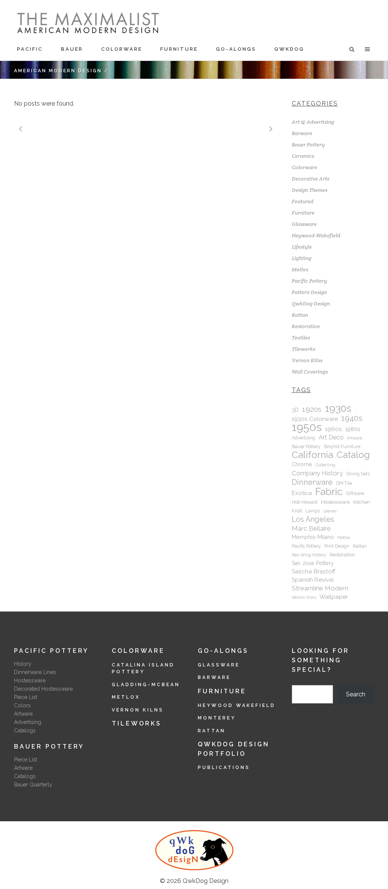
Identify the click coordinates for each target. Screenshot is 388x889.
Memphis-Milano (313, 537)
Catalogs (25, 730)
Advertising (303, 438)
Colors (22, 705)
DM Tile (344, 483)
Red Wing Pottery (309, 555)
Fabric (329, 491)
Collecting (325, 464)
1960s (333, 429)
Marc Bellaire (311, 528)
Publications (224, 767)
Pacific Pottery (309, 280)
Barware (302, 133)
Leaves (329, 511)
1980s (352, 429)
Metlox (300, 269)
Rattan (300, 314)
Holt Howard (305, 502)
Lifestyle (302, 246)
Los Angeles (313, 519)
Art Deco (331, 437)
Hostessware (335, 502)
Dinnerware (312, 482)
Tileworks (303, 349)
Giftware (355, 493)
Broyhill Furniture (342, 446)
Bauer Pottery (308, 144)
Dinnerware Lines (35, 672)
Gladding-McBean (146, 684)
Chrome (302, 464)
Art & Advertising (313, 121)
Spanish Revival (313, 579)
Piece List (25, 697)
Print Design (336, 546)
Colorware (304, 167)
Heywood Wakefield (236, 705)
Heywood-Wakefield (316, 235)
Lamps (312, 511)
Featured (302, 201)
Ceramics (303, 156)
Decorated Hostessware (43, 689)
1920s (311, 409)
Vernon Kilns (307, 360)
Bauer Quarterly (33, 785)
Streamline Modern (320, 588)
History (22, 664)
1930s (338, 408)
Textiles (301, 337)
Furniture (303, 212)
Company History (317, 473)
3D (295, 410)
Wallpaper (333, 596)
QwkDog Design (311, 303)
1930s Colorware (315, 418)
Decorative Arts (310, 178)
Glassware (304, 224)
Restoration (306, 326)
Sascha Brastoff (313, 571)
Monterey (217, 718)
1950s (307, 427)
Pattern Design (309, 292)
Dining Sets (358, 473)
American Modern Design (58, 70)
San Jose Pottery (313, 563)
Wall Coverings (310, 371)
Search (301, 680)
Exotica (302, 493)
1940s (352, 418)
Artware (354, 438)
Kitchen (361, 502)
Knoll (297, 511)
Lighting (301, 258)
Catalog (353, 455)
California (312, 455)
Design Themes (309, 190)
